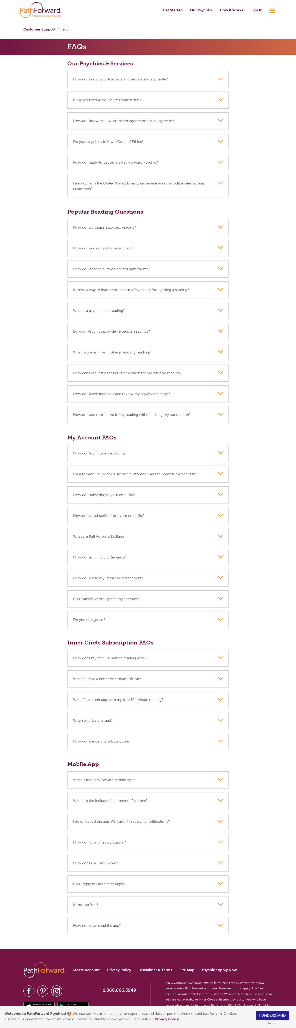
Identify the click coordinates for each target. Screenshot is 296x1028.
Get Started (173, 10)
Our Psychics (201, 10)
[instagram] (56, 990)
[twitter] (42, 990)
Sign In (256, 10)
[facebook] (28, 990)
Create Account (86, 970)
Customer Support (39, 29)
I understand (272, 1015)
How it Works (231, 10)
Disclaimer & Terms (155, 970)
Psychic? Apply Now (219, 970)
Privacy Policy (167, 1019)
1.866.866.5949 (119, 990)
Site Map (186, 970)
